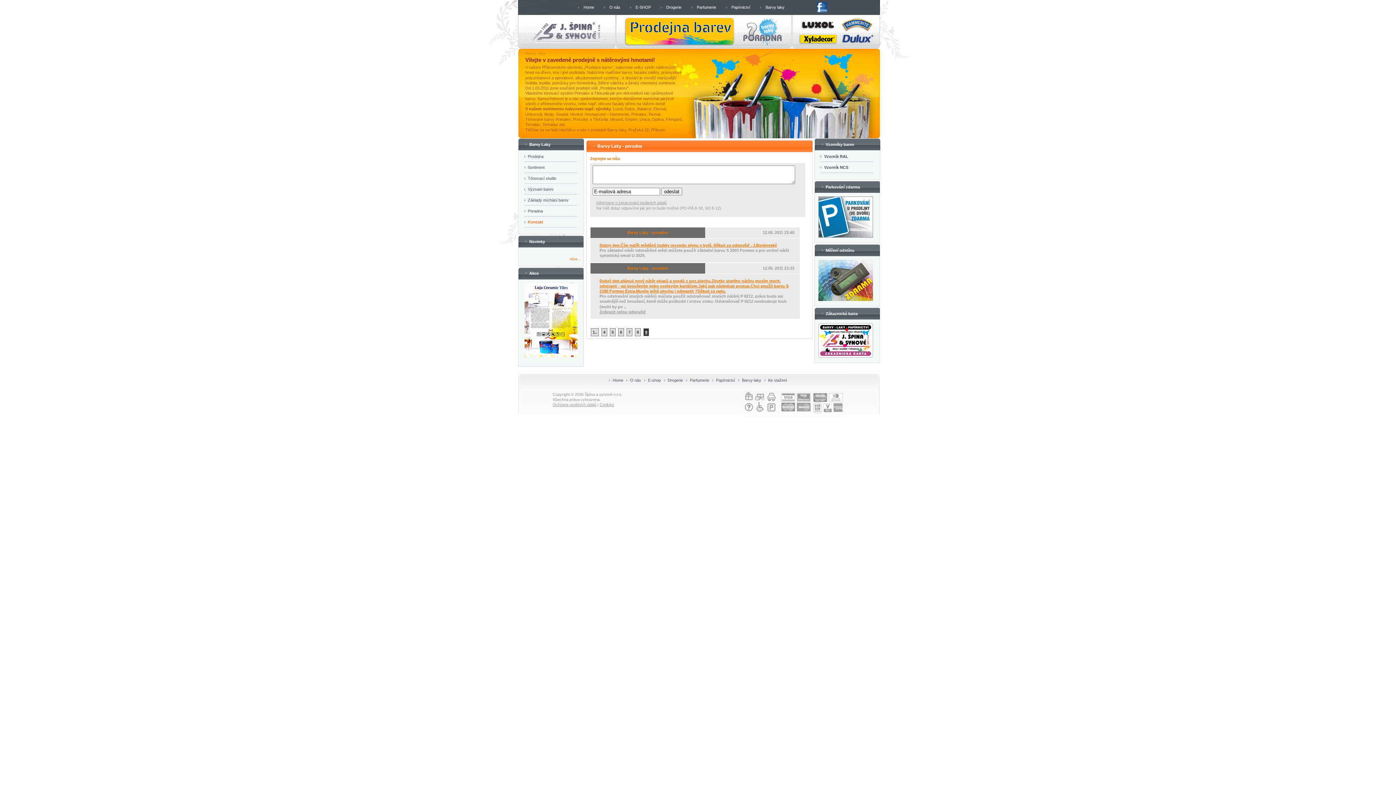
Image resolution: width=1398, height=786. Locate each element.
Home (589, 7)
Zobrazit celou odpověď (623, 312)
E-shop (654, 380)
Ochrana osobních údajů (574, 404)
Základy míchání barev (548, 200)
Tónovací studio (542, 178)
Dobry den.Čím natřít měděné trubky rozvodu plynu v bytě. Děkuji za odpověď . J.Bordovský (688, 245)
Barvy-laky (751, 380)
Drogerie (674, 7)
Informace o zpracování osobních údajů (631, 203)
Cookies (607, 404)
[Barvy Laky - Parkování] (845, 236)
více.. (575, 259)
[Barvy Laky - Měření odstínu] (845, 299)
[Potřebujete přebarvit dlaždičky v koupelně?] (551, 355)
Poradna (535, 211)
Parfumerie (706, 7)
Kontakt (535, 222)
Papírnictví (740, 7)
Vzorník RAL (836, 156)
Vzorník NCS (836, 167)
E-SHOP (643, 7)
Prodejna (536, 156)
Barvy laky (775, 7)
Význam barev (541, 189)
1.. (595, 332)
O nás (614, 7)
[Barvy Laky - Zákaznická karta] (845, 356)
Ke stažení (777, 380)
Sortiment (536, 167)
